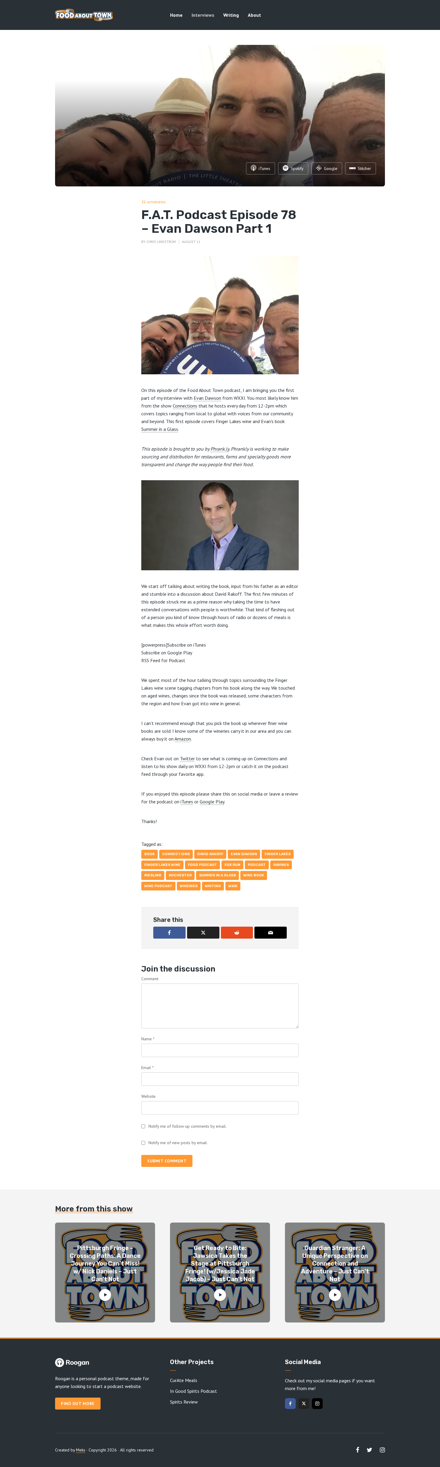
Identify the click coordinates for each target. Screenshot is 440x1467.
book (149, 854)
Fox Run (232, 865)
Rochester (180, 875)
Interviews (203, 15)
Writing (231, 15)
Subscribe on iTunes (186, 645)
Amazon (183, 739)
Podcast (257, 865)
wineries (189, 886)
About (254, 15)
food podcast (202, 865)
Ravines (281, 865)
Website (148, 1096)
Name (147, 1039)
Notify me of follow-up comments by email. (187, 1126)
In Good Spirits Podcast (193, 1391)
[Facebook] (290, 1403)
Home (176, 15)
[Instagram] (317, 1403)
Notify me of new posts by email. (178, 1142)
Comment (149, 978)
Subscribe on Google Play (166, 653)
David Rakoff (210, 854)
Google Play (212, 802)
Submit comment (166, 1161)
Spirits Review (184, 1402)
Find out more (78, 1403)
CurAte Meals (183, 1380)
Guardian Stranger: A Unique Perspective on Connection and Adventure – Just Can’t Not (335, 1263)
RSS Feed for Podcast (163, 660)
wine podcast (158, 886)
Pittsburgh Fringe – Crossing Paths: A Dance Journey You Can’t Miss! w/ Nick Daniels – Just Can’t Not (105, 1263)
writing (213, 886)
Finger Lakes (278, 854)
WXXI (232, 886)
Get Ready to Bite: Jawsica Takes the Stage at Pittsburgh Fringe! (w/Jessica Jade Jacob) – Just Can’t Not (220, 1263)
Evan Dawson (207, 398)
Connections (185, 406)
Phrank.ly (219, 449)
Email (147, 1067)
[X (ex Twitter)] (303, 1403)
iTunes (186, 802)
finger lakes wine (162, 865)
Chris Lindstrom (161, 241)
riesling (152, 875)
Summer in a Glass (159, 429)
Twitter (187, 758)
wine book (253, 875)
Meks (80, 1450)
